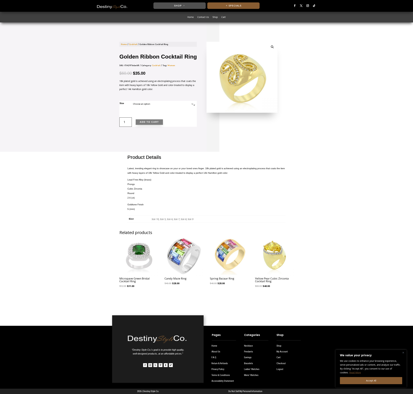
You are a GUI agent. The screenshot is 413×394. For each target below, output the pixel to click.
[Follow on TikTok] (314, 5)
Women (171, 65)
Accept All (371, 380)
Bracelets (248, 363)
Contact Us (203, 17)
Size (122, 103)
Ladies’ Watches (251, 369)
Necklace (248, 345)
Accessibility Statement (223, 380)
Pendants (248, 351)
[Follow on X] (301, 5)
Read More (355, 372)
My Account (282, 351)
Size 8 (183, 219)
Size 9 (190, 219)
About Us (216, 351)
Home (190, 17)
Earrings (248, 357)
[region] (371, 369)
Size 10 (155, 219)
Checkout (281, 363)
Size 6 (170, 219)
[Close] (403, 352)
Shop (178, 5)
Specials (235, 5)
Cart (223, 17)
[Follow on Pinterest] (160, 365)
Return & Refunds (220, 363)
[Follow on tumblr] (166, 365)
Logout (280, 369)
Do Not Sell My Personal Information (245, 391)
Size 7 (177, 219)
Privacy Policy (218, 369)
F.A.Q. (214, 357)
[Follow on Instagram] (307, 5)
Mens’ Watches (251, 375)
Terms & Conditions (221, 375)
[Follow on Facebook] (294, 5)
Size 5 (163, 219)
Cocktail (133, 44)
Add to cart (149, 122)
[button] (272, 47)
